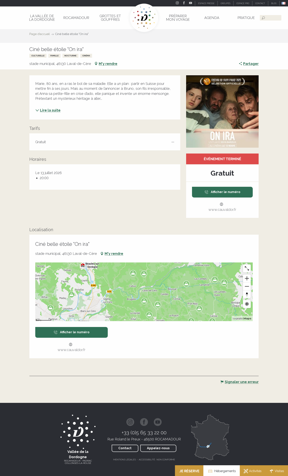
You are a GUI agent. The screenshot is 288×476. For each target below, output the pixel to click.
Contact (124, 448)
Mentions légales (124, 459)
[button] (284, 3)
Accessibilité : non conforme (157, 459)
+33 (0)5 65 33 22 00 (144, 433)
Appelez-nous (158, 448)
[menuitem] (42, 17)
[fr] (284, 3)
